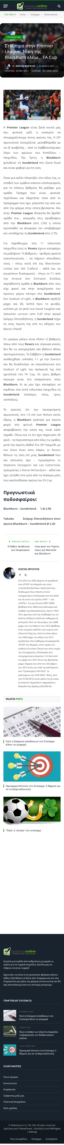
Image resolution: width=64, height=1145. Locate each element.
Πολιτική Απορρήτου (14, 1101)
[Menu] (5, 6)
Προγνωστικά (14, 37)
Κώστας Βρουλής (25, 66)
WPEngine (55, 1128)
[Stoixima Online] (32, 6)
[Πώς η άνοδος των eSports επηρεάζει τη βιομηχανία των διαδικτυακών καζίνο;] (9, 1031)
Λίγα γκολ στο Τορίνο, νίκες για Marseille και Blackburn (47, 550)
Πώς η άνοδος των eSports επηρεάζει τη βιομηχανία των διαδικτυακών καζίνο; (38, 1035)
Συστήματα (51, 1138)
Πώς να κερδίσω (18, 1138)
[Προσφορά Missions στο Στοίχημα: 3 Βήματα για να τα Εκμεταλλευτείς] (32, 766)
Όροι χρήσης (10, 1108)
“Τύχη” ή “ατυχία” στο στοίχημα (23, 830)
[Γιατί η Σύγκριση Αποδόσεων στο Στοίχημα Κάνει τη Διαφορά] (32, 722)
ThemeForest (25, 1128)
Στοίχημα (36, 1138)
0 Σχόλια (36, 70)
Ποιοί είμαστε (10, 1076)
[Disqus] (32, 882)
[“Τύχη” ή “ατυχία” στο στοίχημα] (32, 811)
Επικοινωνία (10, 1083)
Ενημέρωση (9, 1089)
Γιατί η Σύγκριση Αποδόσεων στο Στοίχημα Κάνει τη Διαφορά (36, 1017)
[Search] (59, 6)
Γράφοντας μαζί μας (13, 1095)
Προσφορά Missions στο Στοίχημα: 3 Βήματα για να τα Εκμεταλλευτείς (37, 1052)
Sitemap (33, 1131)
